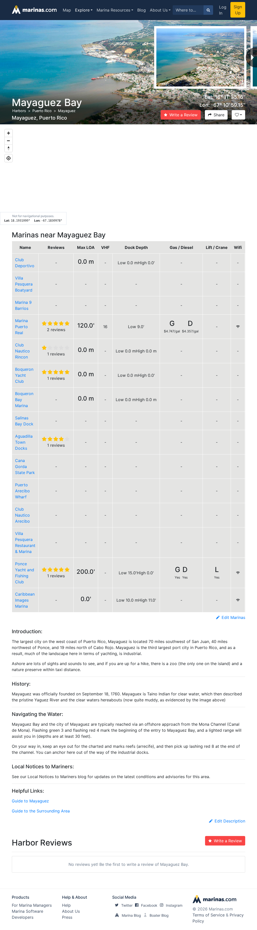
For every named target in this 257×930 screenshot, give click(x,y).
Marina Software (27, 911)
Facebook (149, 905)
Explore (82, 10)
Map (67, 10)
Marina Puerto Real (21, 326)
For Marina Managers (32, 905)
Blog (141, 10)
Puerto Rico (42, 111)
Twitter (127, 905)
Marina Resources (113, 10)
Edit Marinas (233, 617)
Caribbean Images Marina (25, 600)
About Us (159, 10)
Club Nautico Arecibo (22, 515)
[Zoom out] (8, 140)
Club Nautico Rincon (22, 350)
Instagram (174, 905)
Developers (22, 917)
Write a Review (183, 114)
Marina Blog (131, 915)
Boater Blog (159, 915)
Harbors (19, 111)
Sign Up (238, 9)
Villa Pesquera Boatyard (24, 284)
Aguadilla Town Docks (24, 442)
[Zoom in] (8, 133)
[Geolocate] (8, 158)
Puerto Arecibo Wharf (22, 490)
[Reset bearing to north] (8, 148)
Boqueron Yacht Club (24, 375)
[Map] (128, 175)
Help (66, 905)
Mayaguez (67, 111)
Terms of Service (208, 914)
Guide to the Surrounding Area (41, 810)
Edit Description (230, 820)
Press (67, 917)
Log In (222, 10)
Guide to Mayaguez (30, 800)
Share (219, 114)
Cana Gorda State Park (25, 466)
